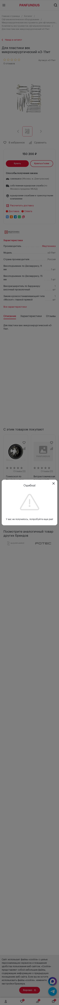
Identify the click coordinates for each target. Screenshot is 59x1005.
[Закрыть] (54, 483)
